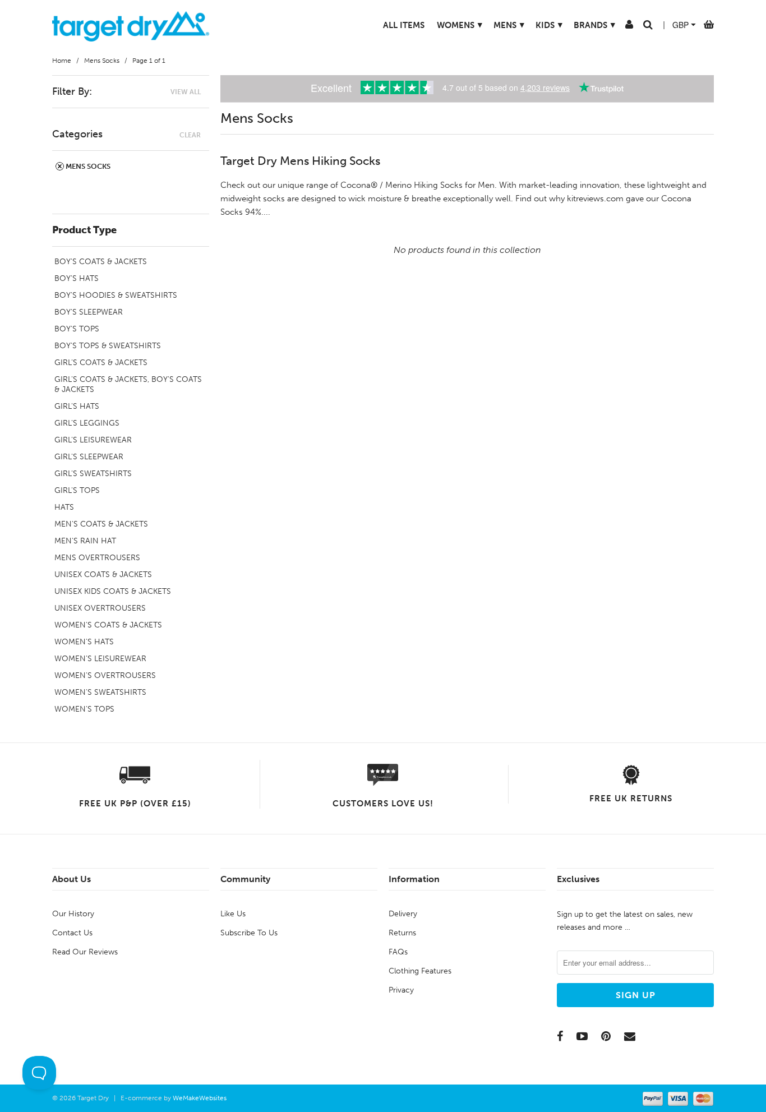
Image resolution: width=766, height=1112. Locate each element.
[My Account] (629, 27)
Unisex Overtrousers (100, 608)
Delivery (403, 914)
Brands (594, 25)
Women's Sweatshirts (100, 692)
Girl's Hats (76, 406)
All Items (403, 25)
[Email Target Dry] (629, 1036)
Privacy (401, 990)
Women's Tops (84, 709)
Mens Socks (87, 166)
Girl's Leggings (86, 423)
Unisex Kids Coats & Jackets (112, 591)
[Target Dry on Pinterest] (606, 1036)
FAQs (398, 952)
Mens (508, 25)
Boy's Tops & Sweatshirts (107, 345)
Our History (73, 914)
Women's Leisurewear (100, 658)
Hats (64, 507)
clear (190, 135)
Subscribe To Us (249, 933)
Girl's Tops (77, 490)
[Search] (648, 27)
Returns (402, 933)
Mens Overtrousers (97, 557)
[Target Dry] (130, 24)
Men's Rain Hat (85, 541)
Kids (549, 25)
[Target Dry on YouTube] (582, 1036)
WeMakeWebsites (200, 1098)
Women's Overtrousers (105, 675)
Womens (459, 25)
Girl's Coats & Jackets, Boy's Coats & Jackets (128, 384)
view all (185, 92)
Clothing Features (420, 971)
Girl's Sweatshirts (93, 473)
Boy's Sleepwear (88, 312)
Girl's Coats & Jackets (100, 362)
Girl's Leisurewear (93, 440)
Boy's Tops (76, 329)
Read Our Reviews (85, 952)
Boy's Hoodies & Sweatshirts (115, 295)
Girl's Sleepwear (88, 457)
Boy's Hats (76, 278)
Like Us (233, 914)
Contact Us (72, 933)
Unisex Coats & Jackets (103, 574)
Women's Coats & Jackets (108, 625)
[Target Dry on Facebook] (560, 1036)
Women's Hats (84, 642)
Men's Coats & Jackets (101, 524)
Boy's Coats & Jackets (100, 261)
